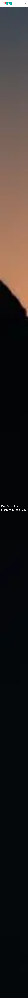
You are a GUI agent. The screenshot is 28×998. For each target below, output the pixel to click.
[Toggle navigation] (25, 3)
